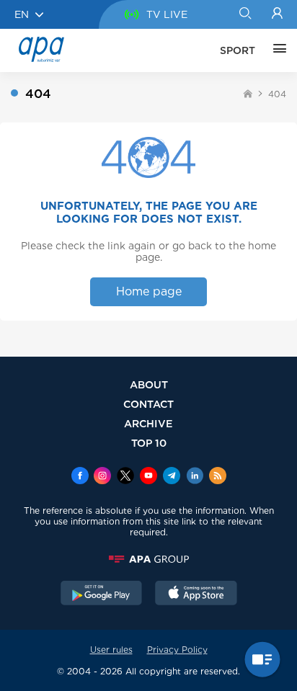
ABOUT (149, 384)
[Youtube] (148, 477)
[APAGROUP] (148, 559)
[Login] (277, 14)
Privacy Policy (177, 649)
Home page (149, 291)
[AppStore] (196, 594)
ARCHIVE (148, 423)
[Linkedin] (194, 477)
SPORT (237, 50)
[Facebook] (80, 477)
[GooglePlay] (102, 594)
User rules (111, 649)
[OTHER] (276, 50)
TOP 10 (149, 443)
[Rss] (217, 477)
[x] (125, 477)
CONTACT (148, 404)
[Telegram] (171, 477)
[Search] (244, 14)
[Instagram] (102, 477)
